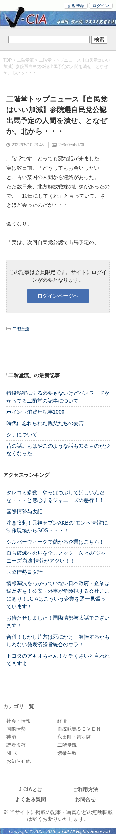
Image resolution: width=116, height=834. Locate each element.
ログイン (100, 5)
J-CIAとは (31, 789)
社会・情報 (18, 721)
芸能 (11, 737)
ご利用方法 (85, 789)
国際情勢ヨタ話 (24, 572)
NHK (11, 753)
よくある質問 (30, 799)
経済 (62, 721)
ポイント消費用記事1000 (35, 412)
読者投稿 (16, 745)
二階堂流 (25, 60)
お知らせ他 (18, 761)
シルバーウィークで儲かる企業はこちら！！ (58, 542)
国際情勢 (16, 729)
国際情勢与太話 (24, 511)
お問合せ (85, 799)
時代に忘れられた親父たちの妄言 (45, 423)
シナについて (21, 434)
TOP (7, 60)
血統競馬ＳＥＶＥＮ (79, 729)
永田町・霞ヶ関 (74, 737)
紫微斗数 (67, 753)
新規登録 (75, 5)
